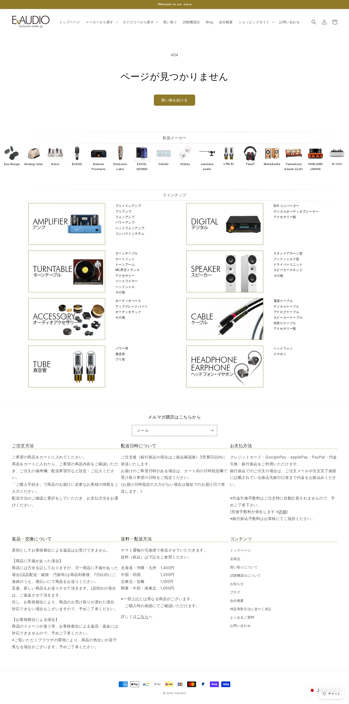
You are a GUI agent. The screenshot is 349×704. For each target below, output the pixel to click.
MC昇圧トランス (127, 270)
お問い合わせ (240, 625)
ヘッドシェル (125, 287)
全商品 (235, 559)
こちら (143, 616)
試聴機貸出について (245, 575)
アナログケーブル (286, 312)
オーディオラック (128, 312)
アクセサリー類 (285, 217)
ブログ (235, 592)
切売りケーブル (285, 323)
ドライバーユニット (288, 264)
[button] (101, 22)
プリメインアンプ (128, 206)
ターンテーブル (126, 253)
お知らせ (237, 584)
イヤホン (280, 354)
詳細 (282, 511)
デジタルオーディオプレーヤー (296, 211)
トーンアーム (125, 264)
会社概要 (237, 601)
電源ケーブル (283, 301)
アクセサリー (125, 275)
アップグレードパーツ (131, 306)
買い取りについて (244, 567)
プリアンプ (123, 211)
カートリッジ (125, 259)
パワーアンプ (125, 222)
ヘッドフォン (283, 348)
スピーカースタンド (288, 270)
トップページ (240, 550)
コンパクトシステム (129, 233)
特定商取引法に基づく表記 (251, 609)
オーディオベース (128, 301)
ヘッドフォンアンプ (129, 228)
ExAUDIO (180, 693)
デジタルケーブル (286, 306)
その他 (120, 292)
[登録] (212, 430)
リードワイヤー (126, 281)
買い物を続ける (174, 100)
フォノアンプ (125, 217)
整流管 (120, 354)
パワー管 (121, 348)
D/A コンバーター (286, 206)
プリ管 (120, 359)
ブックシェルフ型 (286, 259)
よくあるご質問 (242, 617)
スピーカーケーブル (288, 317)
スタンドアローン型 (288, 253)
